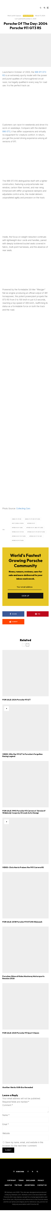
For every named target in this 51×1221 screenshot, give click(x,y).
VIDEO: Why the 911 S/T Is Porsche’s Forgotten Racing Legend (22, 755)
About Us (8, 1185)
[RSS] (32, 1171)
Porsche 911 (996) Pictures (35, 527)
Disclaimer (30, 1180)
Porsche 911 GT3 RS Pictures (36, 532)
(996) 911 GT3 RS (17, 519)
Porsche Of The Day (36, 536)
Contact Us (41, 1185)
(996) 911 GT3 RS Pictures (33, 519)
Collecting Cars (23, 508)
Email (5, 1124)
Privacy (41, 1180)
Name (5, 1115)
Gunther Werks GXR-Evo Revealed (17, 1087)
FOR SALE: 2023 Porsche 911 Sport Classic (20, 1033)
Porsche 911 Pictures (19, 536)
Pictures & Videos (18, 523)
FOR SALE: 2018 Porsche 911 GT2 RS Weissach (22, 922)
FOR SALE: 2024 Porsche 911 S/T (16, 700)
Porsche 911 (31, 523)
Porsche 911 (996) (18, 527)
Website (6, 1133)
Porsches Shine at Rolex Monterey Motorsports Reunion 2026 (23, 977)
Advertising (30, 1185)
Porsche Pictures (18, 540)
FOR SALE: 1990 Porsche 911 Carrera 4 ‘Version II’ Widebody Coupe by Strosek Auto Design (24, 812)
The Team (18, 1185)
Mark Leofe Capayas (14, 16)
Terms (21, 1180)
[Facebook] (28, 1171)
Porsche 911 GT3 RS (18, 532)
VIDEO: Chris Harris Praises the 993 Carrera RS (23, 867)
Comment (7, 1105)
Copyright (11, 1180)
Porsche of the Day (28, 15)
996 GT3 (6, 131)
